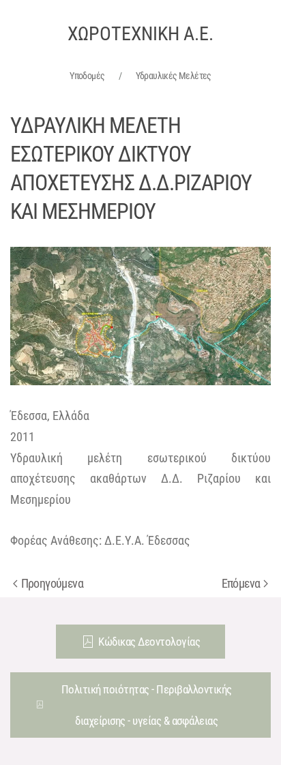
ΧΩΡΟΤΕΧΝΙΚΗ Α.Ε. (140, 33)
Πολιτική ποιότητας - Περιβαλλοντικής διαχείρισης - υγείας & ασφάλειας (146, 705)
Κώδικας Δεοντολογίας (149, 641)
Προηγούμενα (52, 583)
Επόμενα (241, 583)
